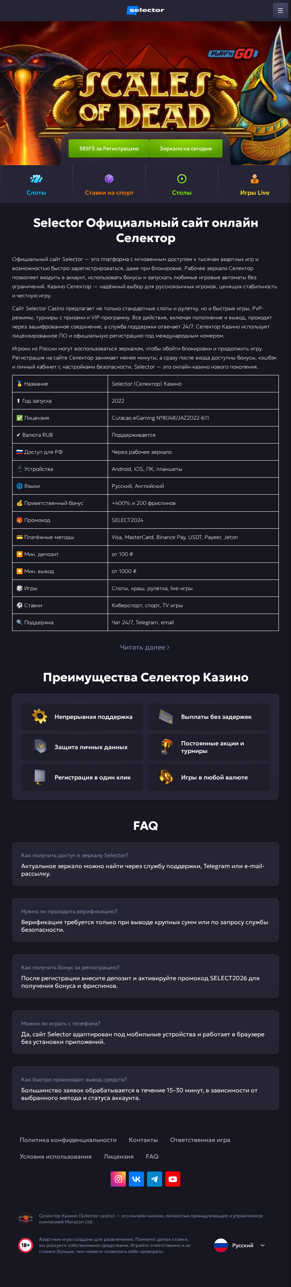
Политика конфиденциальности (68, 1139)
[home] (145, 10)
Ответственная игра (200, 1139)
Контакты (143, 1139)
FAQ (152, 1156)
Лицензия (119, 1156)
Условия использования (56, 1156)
